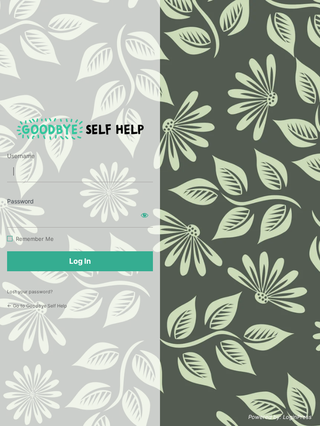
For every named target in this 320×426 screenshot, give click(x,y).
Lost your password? (30, 292)
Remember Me (35, 238)
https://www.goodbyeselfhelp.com (80, 129)
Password (20, 201)
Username (21, 155)
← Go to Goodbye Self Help (37, 306)
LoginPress (297, 417)
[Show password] (144, 215)
